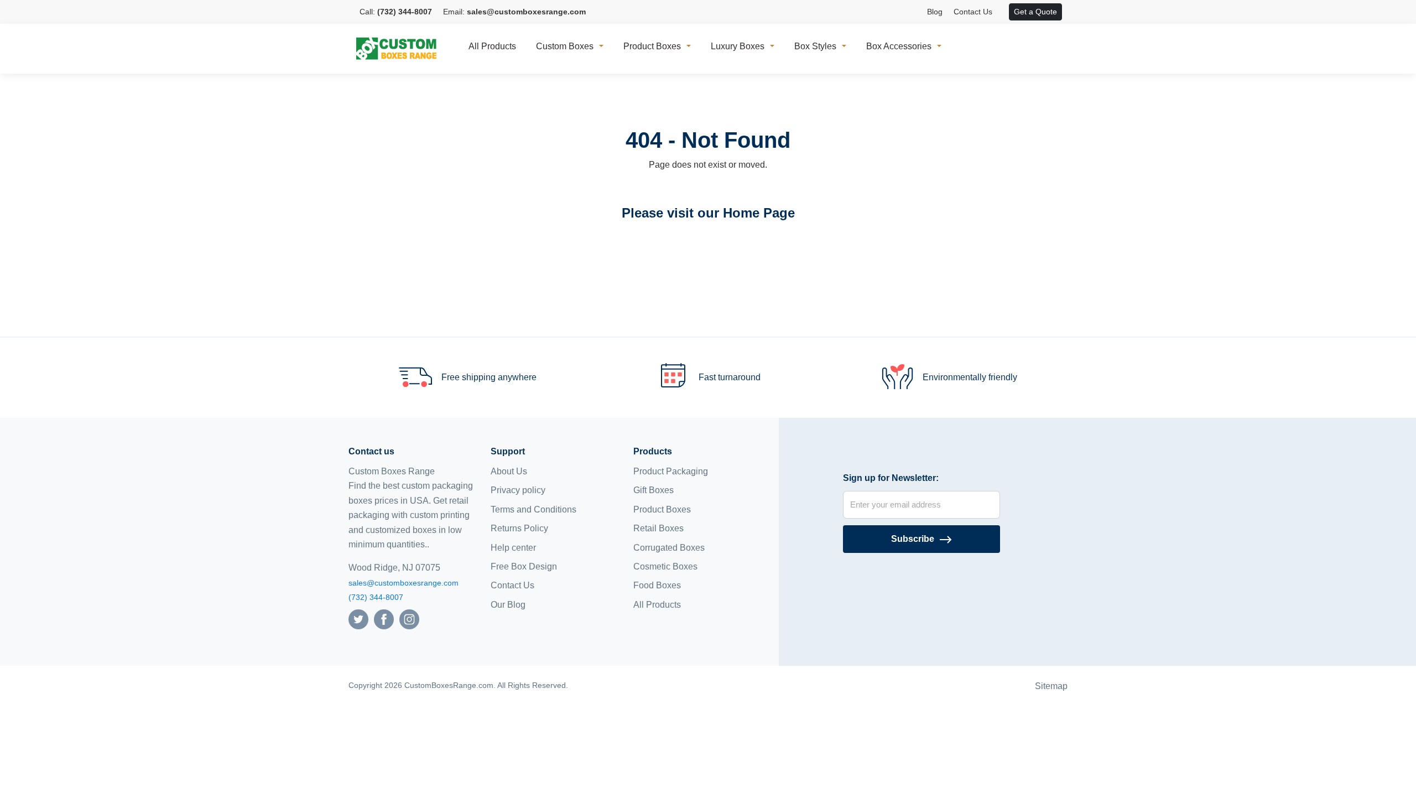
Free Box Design (524, 566)
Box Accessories (898, 46)
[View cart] (1003, 12)
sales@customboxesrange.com (403, 582)
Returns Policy (519, 528)
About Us (509, 471)
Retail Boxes (658, 528)
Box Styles (815, 46)
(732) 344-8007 (375, 597)
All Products (492, 46)
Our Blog (508, 604)
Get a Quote (1035, 11)
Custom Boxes (565, 46)
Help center (513, 547)
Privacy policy (518, 490)
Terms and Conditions (533, 509)
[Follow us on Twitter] (358, 618)
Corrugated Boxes (669, 547)
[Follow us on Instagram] (409, 618)
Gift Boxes (653, 490)
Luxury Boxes (737, 46)
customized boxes (401, 530)
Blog (935, 11)
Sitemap (1051, 686)
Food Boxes (657, 585)
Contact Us (973, 11)
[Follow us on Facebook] (384, 618)
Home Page (759, 212)
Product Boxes (652, 46)
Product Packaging (670, 471)
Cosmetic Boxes (665, 566)
